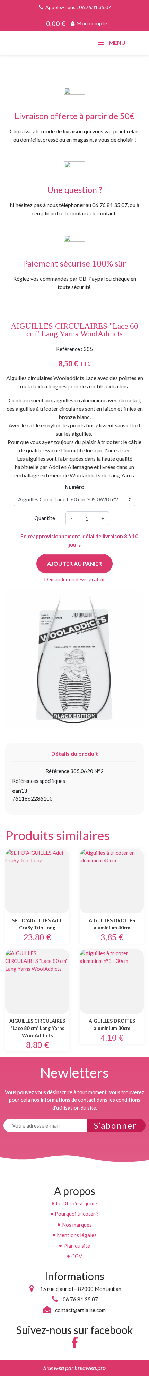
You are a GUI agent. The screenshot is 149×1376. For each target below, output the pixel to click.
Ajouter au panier (74, 563)
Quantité (44, 518)
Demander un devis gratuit (74, 579)
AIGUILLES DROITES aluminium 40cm (112, 924)
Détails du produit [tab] (74, 753)
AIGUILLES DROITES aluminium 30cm (112, 1024)
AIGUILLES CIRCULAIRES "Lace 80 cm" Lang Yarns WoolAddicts (37, 1028)
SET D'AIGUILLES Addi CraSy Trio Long (37, 924)
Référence (57, 771)
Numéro (74, 487)
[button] (89, 23)
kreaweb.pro (90, 1367)
